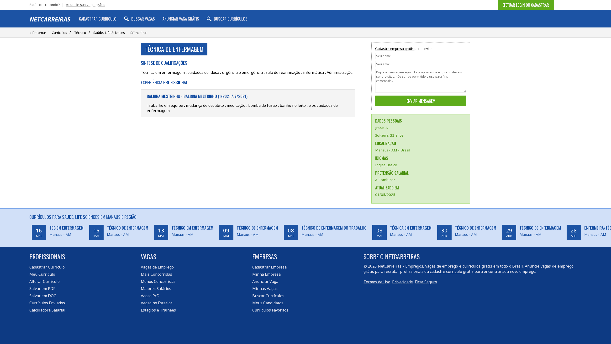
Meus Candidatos (267, 303)
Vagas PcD (150, 295)
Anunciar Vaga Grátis (181, 19)
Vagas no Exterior (156, 303)
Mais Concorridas (156, 274)
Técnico (80, 32)
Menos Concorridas (158, 281)
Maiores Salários (156, 288)
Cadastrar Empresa (269, 267)
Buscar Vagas (143, 19)
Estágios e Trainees (158, 310)
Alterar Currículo (44, 281)
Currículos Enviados (47, 303)
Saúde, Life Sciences (109, 32)
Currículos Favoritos (270, 310)
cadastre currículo (446, 271)
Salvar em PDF (42, 288)
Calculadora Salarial (47, 310)
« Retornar (37, 32)
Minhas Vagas (265, 288)
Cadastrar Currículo (97, 19)
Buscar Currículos (231, 19)
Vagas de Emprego (157, 267)
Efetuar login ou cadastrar (526, 5)
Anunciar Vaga (265, 281)
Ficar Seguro (426, 282)
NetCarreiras (389, 266)
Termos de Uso (376, 282)
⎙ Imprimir (139, 32)
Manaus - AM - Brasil (392, 150)
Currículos (59, 32)
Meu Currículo (42, 274)
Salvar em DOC (42, 295)
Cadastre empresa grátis (394, 48)
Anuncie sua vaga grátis (85, 4)
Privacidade (402, 282)
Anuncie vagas (538, 266)
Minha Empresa (266, 274)
